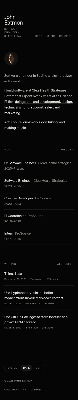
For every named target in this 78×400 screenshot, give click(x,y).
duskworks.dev (35, 122)
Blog (38, 36)
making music (15, 127)
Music (51, 36)
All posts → (65, 264)
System (13, 368)
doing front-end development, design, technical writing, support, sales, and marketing (38, 107)
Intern (8, 233)
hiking (53, 122)
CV (25, 389)
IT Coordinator (15, 215)
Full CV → (67, 149)
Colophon (66, 36)
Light (39, 368)
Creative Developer (18, 198)
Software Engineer (18, 180)
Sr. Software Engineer (20, 163)
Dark (26, 368)
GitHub (36, 389)
